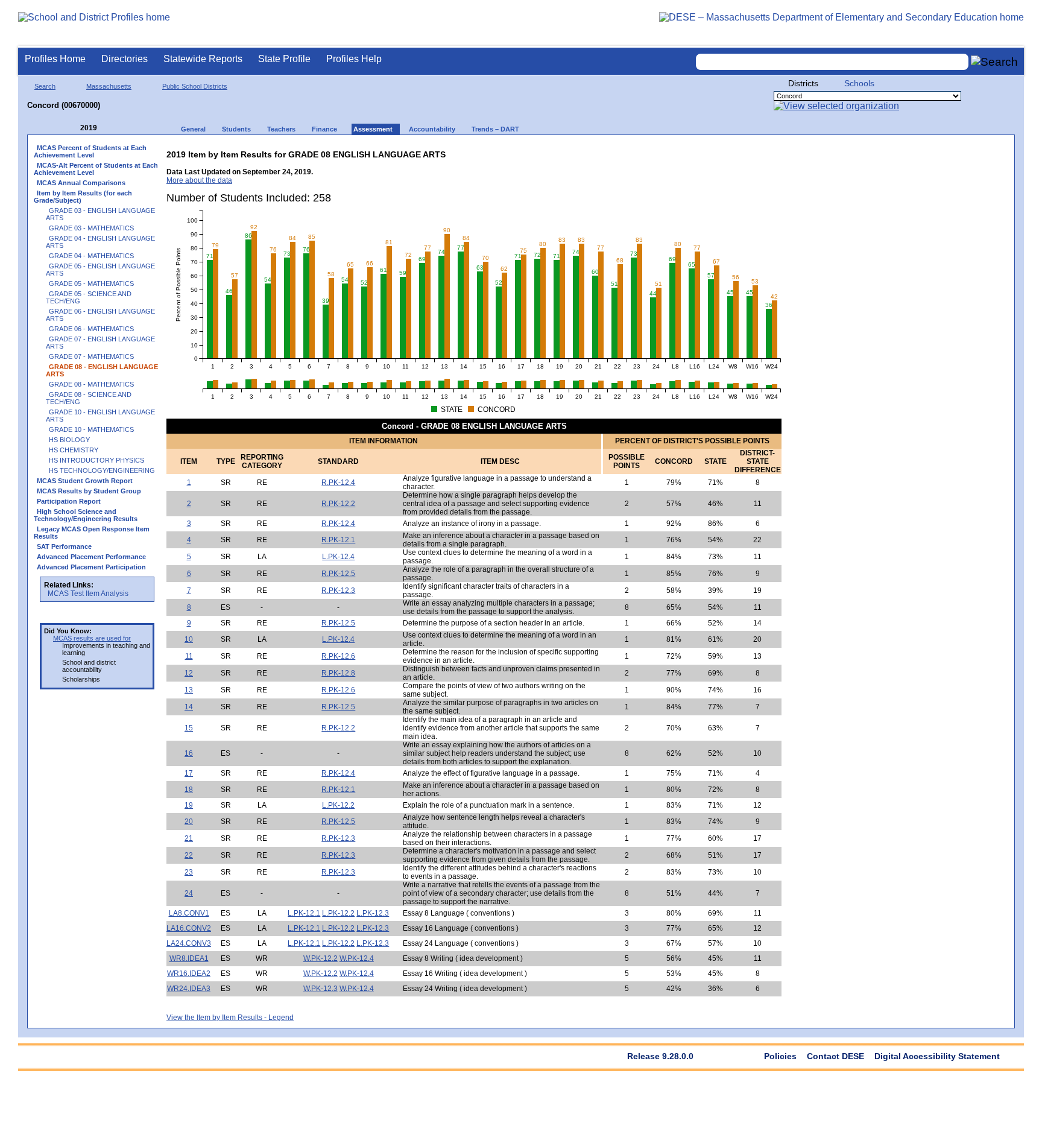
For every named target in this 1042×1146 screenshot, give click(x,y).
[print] (705, 151)
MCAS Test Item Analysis (88, 593)
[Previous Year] (71, 128)
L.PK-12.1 (304, 913)
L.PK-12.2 (338, 805)
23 (189, 872)
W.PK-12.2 (320, 958)
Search (44, 86)
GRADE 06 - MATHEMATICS (91, 328)
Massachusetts (108, 86)
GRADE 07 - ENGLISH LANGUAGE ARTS (100, 342)
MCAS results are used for (92, 638)
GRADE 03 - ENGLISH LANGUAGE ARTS (100, 214)
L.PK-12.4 (338, 556)
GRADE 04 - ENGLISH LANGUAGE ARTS (100, 242)
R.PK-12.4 (338, 482)
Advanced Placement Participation (91, 567)
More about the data (199, 180)
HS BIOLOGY (69, 439)
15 (189, 728)
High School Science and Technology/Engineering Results (85, 515)
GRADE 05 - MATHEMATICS (91, 283)
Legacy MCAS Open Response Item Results (92, 532)
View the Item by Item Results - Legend (230, 1017)
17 (189, 773)
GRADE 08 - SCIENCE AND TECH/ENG (88, 398)
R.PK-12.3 (338, 590)
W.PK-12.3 (320, 988)
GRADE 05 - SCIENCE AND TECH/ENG (88, 297)
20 (189, 821)
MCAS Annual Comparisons (81, 182)
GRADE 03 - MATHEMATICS (91, 228)
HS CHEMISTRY (73, 450)
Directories (124, 59)
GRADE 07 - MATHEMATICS (91, 356)
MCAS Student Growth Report (85, 480)
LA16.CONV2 (188, 928)
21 (189, 838)
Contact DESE (835, 1056)
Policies (780, 1056)
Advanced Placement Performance (91, 556)
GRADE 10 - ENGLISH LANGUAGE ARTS (100, 415)
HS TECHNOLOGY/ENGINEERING (102, 470)
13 (189, 690)
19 (189, 805)
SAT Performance (64, 546)
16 (189, 753)
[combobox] (832, 62)
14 (189, 707)
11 (189, 656)
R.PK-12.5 (338, 573)
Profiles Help (354, 59)
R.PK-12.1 (338, 540)
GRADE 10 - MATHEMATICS (91, 429)
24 (189, 893)
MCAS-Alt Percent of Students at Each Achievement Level (96, 169)
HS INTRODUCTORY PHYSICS (96, 460)
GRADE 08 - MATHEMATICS (91, 384)
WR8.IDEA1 (189, 958)
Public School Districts (194, 86)
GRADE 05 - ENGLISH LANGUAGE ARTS (100, 269)
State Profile (284, 59)
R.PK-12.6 (338, 656)
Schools (859, 83)
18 (189, 789)
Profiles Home (55, 59)
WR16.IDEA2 (188, 973)
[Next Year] (113, 128)
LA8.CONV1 (189, 913)
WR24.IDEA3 (188, 988)
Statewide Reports (202, 59)
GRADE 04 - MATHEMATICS (91, 255)
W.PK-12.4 (356, 958)
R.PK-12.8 (338, 673)
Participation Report (69, 501)
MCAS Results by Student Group (89, 491)
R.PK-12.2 (338, 503)
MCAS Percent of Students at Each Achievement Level (90, 151)
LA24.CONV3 (188, 943)
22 (189, 855)
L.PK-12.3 (372, 913)
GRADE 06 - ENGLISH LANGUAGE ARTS (100, 315)
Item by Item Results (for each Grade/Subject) (83, 196)
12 (189, 673)
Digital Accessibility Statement (937, 1056)
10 (189, 639)
